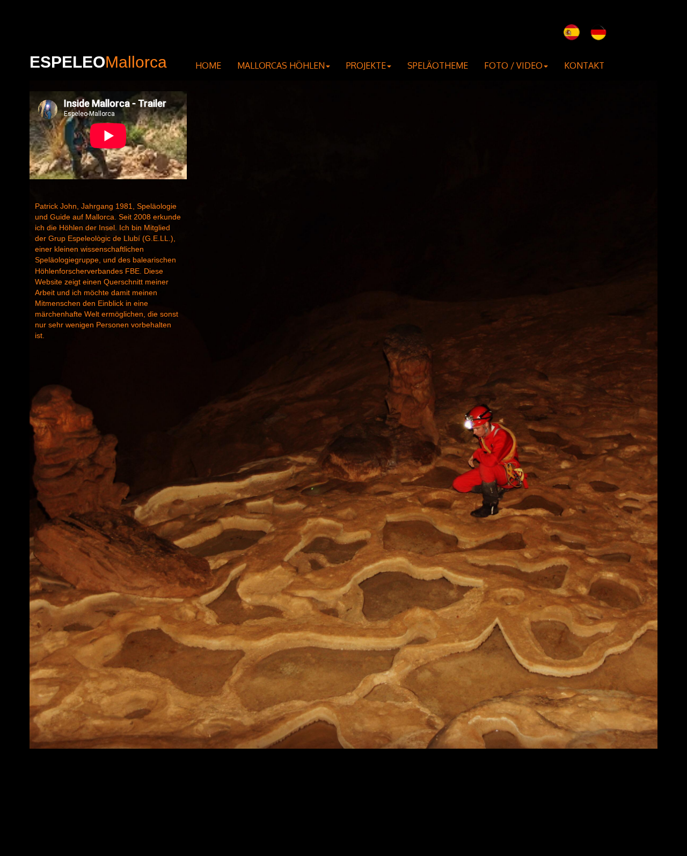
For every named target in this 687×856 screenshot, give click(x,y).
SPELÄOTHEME (437, 65)
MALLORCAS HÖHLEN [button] (281, 65)
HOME (208, 65)
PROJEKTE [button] (366, 65)
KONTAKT (584, 65)
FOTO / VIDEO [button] (513, 65)
